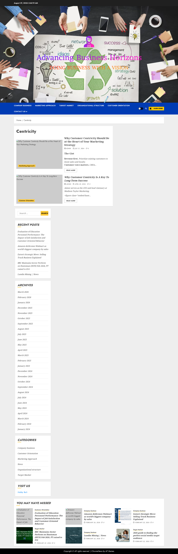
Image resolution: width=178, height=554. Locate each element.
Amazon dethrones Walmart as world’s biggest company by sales (98, 517)
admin (68, 149)
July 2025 (22, 334)
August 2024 (23, 392)
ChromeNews (96, 551)
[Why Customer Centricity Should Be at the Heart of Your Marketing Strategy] (39, 154)
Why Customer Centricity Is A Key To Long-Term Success (86, 179)
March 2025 (23, 355)
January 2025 (24, 366)
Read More (70, 170)
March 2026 (23, 292)
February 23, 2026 (44, 543)
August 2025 (23, 329)
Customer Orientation (119, 105)
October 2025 (24, 318)
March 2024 (23, 418)
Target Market (66, 105)
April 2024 (22, 413)
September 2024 (25, 387)
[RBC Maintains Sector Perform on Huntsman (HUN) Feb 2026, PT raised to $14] (24, 535)
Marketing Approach (45, 105)
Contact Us (19, 111)
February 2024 (24, 424)
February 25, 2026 (142, 523)
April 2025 (22, 350)
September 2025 (25, 323)
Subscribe (158, 108)
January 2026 (24, 302)
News (20, 464)
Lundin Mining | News (28, 274)
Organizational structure (90, 105)
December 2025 (25, 307)
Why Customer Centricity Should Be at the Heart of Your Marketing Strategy (86, 142)
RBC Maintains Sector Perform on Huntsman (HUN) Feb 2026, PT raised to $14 (33, 266)
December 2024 (25, 371)
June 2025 (22, 339)
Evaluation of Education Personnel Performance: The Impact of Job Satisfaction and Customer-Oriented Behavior (49, 518)
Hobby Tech (22, 492)
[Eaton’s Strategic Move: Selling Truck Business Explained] (123, 516)
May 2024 (22, 408)
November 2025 (25, 313)
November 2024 (25, 376)
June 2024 (22, 402)
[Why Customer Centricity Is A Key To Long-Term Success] (39, 189)
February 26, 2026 (93, 523)
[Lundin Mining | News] (74, 535)
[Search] (145, 108)
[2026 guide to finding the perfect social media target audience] (123, 535)
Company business (22, 105)
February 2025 (24, 360)
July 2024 (22, 397)
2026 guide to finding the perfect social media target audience (146, 535)
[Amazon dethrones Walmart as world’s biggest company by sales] (74, 516)
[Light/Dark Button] (140, 108)
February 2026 (24, 297)
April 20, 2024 (80, 184)
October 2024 (24, 381)
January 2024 (24, 429)
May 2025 (22, 344)
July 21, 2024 (79, 149)
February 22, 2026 (93, 539)
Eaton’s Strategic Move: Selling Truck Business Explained (144, 517)
